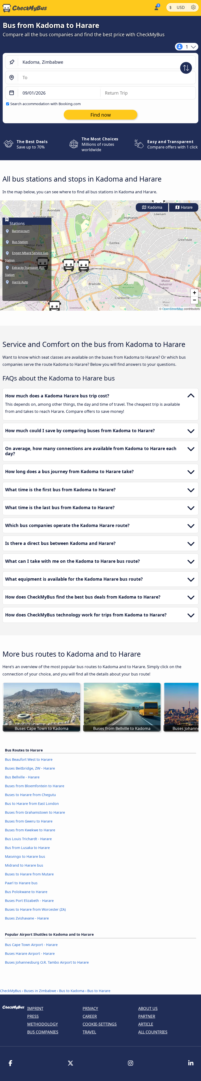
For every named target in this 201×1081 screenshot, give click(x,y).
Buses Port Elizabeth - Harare (29, 900)
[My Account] (156, 7)
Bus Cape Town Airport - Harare (31, 944)
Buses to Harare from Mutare (29, 874)
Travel (89, 1032)
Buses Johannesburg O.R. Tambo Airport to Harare (47, 962)
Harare (186, 207)
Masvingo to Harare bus (25, 856)
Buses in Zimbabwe (40, 990)
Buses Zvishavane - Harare (27, 918)
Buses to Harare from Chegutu (30, 794)
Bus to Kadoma (71, 990)
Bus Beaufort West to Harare (28, 759)
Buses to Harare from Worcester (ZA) (35, 909)
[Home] (23, 8)
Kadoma (154, 207)
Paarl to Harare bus (21, 883)
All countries (152, 1032)
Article (145, 1024)
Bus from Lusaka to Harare (27, 847)
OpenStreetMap (172, 309)
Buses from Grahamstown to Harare (35, 812)
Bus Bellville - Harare (22, 777)
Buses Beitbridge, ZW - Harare (30, 768)
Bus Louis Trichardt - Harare (28, 838)
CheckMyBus (10, 990)
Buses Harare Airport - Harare (30, 953)
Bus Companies (42, 1032)
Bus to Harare (98, 990)
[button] (83, 265)
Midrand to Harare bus (24, 865)
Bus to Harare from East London (32, 803)
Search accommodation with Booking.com (45, 103)
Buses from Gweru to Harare (28, 821)
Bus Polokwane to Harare (26, 891)
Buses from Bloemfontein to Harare (34, 786)
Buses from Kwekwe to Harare (30, 830)
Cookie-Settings (100, 1024)
